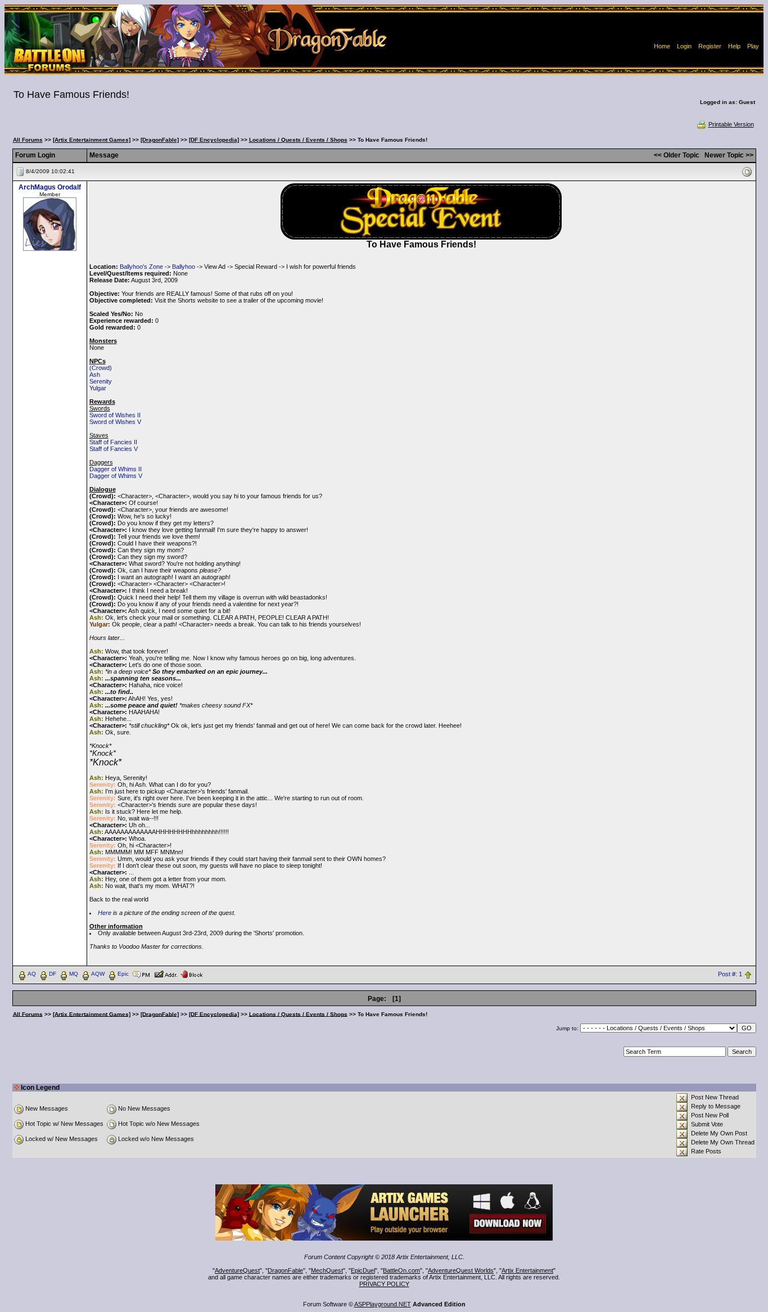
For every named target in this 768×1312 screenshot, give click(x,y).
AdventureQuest (237, 1270)
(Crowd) (100, 367)
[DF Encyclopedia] (214, 140)
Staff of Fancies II (113, 442)
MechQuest (327, 1270)
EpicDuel (363, 1270)
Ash (94, 374)
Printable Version (731, 124)
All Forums (28, 140)
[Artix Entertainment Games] (91, 140)
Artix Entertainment (527, 1270)
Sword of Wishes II (115, 415)
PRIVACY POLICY (384, 1284)
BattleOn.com (401, 1270)
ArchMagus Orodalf (50, 187)
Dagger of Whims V (115, 475)
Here (104, 912)
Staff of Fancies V (113, 448)
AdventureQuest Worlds (461, 1270)
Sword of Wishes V (115, 421)
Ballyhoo (183, 266)
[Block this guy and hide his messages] (191, 973)
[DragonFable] (160, 140)
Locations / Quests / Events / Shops (298, 140)
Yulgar (97, 388)
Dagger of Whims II (115, 469)
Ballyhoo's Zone (141, 266)
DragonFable (285, 1270)
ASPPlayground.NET (382, 1304)
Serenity (100, 381)
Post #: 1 (730, 974)
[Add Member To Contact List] (165, 973)
